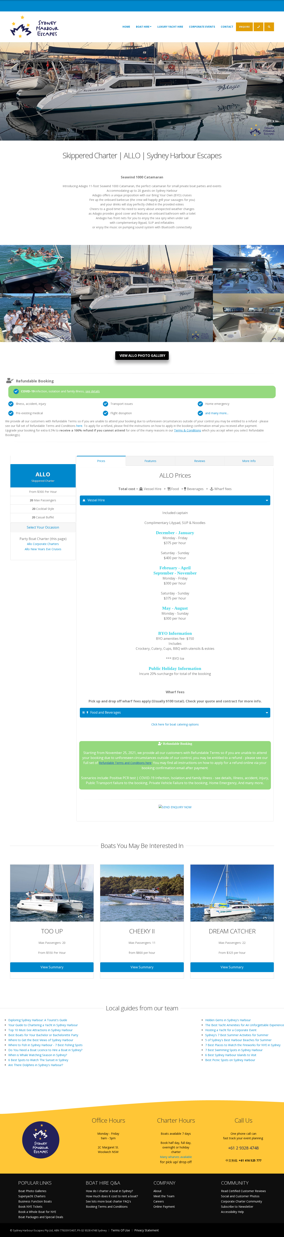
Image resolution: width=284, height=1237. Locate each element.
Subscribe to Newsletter (237, 1207)
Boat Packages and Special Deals (40, 1217)
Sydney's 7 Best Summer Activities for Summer (236, 1035)
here (79, 426)
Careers (158, 1201)
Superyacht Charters (32, 1196)
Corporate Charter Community (241, 1201)
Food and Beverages (105, 712)
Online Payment (164, 1207)
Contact (227, 26)
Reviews (199, 461)
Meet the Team (163, 1196)
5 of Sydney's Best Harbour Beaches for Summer (238, 1040)
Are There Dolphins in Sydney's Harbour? (35, 1065)
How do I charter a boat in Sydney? (109, 1191)
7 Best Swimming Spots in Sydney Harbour (234, 1050)
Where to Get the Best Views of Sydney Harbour (40, 1040)
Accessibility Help (232, 1212)
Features (150, 461)
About (157, 1191)
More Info (249, 461)
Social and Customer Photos (240, 1196)
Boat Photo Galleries (32, 1191)
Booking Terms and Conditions (107, 1207)
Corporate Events (202, 26)
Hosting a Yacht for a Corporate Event (231, 1030)
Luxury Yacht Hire (170, 26)
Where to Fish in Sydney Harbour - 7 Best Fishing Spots (45, 1045)
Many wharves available (176, 1157)
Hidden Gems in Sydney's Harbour (228, 1020)
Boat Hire (142, 26)
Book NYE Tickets (30, 1207)
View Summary (52, 967)
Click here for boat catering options (175, 724)
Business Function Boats (35, 1201)
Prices (101, 461)
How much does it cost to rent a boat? (112, 1196)
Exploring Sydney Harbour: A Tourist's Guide (37, 1020)
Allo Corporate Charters (43, 544)
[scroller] (277, 1232)
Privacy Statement (146, 1230)
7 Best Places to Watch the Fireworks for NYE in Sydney (242, 1045)
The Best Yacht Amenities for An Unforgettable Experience (244, 1025)
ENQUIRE (244, 26)
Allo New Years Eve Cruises (43, 549)
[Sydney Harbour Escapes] (34, 26)
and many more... (216, 413)
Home (126, 26)
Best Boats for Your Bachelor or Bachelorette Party (43, 1035)
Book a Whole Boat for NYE (37, 1212)
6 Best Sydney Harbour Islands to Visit (230, 1055)
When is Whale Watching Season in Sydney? (37, 1055)
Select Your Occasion (43, 527)
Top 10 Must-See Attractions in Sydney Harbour (40, 1030)
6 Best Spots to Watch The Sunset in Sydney (38, 1060)
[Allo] (35, 267)
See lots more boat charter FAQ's (108, 1201)
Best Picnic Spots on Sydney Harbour (230, 1060)
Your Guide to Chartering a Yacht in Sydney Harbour (43, 1025)
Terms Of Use (120, 1230)
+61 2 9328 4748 (243, 1148)
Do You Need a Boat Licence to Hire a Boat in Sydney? (45, 1050)
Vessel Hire (96, 500)
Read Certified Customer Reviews (243, 1191)
